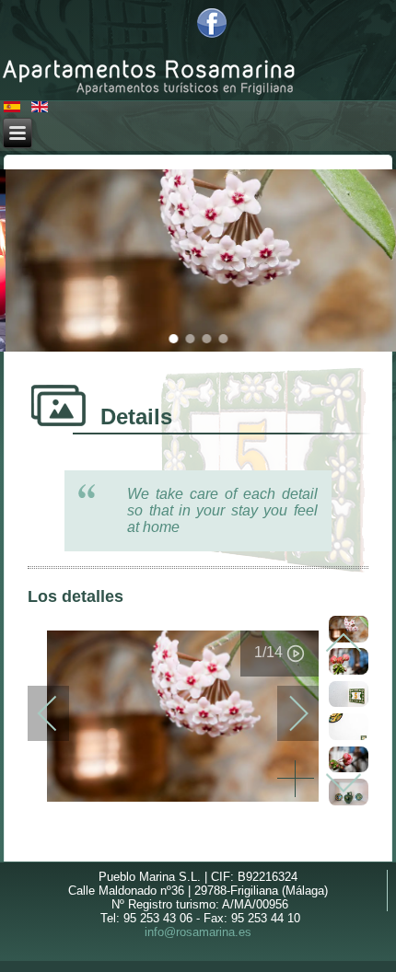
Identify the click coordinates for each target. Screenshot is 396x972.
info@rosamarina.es (198, 932)
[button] (173, 338)
